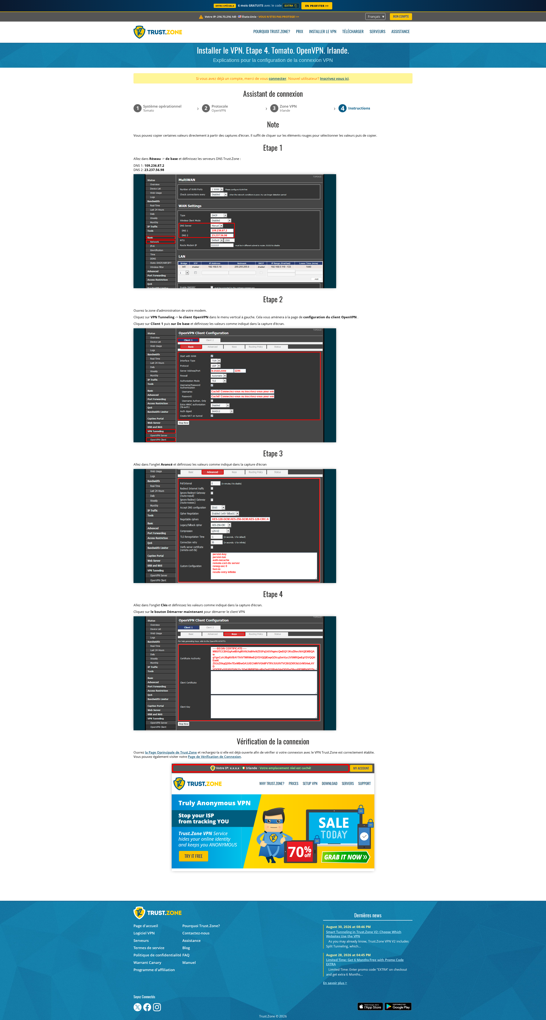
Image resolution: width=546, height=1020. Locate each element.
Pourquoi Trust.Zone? (271, 32)
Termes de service (149, 947)
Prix (299, 32)
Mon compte (401, 16)
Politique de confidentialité (157, 955)
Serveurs (377, 32)
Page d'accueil (146, 925)
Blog (186, 947)
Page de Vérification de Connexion (214, 756)
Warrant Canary (147, 962)
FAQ (185, 955)
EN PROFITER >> (316, 6)
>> (278, 17)
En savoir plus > (335, 983)
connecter (277, 78)
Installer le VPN (322, 32)
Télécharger (353, 32)
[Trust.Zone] (158, 32)
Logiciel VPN (144, 933)
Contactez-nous (195, 933)
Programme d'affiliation (154, 969)
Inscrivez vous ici (334, 78)
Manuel (189, 962)
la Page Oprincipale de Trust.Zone (171, 752)
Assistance (400, 32)
